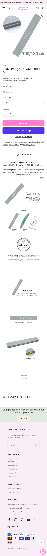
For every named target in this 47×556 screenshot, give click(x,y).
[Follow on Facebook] (9, 519)
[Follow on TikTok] (34, 519)
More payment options (23, 137)
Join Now (23, 418)
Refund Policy (14, 145)
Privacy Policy (13, 465)
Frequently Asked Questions (14, 460)
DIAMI (5, 65)
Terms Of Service (14, 477)
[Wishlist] (37, 8)
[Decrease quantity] (6, 113)
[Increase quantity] (15, 113)
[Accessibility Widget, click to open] (43, 552)
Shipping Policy (29, 145)
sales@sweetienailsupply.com (19, 508)
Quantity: (6, 109)
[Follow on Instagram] (15, 519)
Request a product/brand (17, 512)
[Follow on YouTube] (28, 519)
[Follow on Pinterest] (22, 519)
